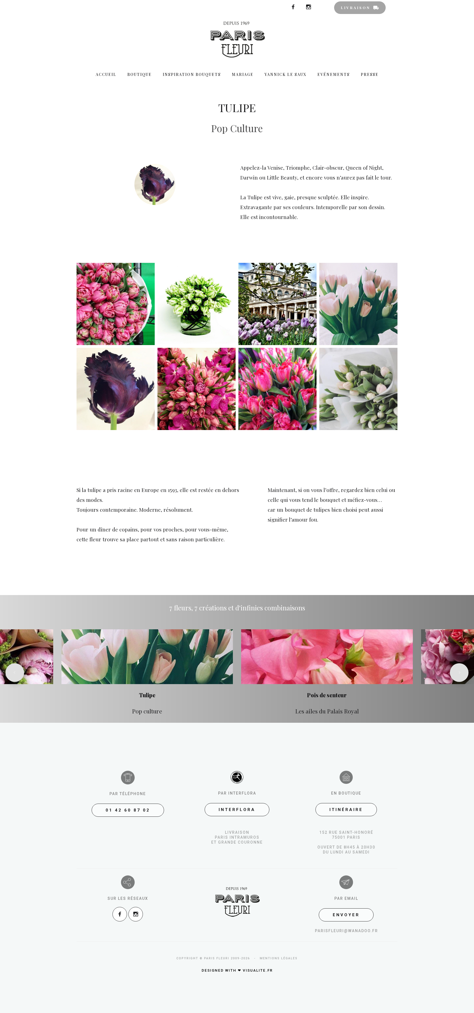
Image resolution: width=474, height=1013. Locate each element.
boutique (139, 74)
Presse (370, 74)
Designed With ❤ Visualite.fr (237, 970)
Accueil (106, 74)
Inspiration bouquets (192, 74)
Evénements (333, 74)
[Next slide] (459, 672)
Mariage (242, 74)
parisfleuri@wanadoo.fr (346, 931)
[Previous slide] (14, 672)
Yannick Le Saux (285, 74)
